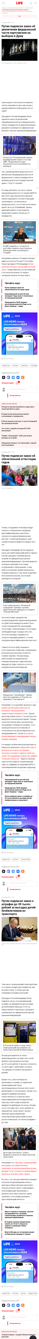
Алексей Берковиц (9, 852)
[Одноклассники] (23, 377)
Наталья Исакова (9, 358)
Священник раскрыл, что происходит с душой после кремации (19, 444)
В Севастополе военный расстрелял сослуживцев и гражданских (15, 415)
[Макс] (8, 377)
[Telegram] (13, 377)
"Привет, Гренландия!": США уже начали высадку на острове (17, 437)
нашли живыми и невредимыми (15, 736)
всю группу (28, 733)
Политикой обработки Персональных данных (15, 9)
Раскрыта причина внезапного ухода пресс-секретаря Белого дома (18, 408)
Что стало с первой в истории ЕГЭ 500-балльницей (16, 429)
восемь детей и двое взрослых (15, 707)
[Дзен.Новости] (4, 377)
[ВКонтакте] (18, 377)
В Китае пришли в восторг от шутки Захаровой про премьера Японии (19, 422)
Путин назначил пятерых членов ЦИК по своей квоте (18, 267)
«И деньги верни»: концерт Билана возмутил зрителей (18, 1336)
